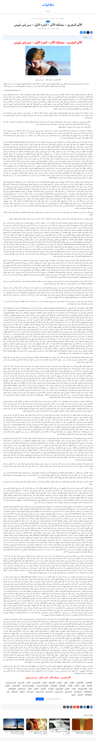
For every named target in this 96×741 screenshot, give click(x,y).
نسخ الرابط (39, 699)
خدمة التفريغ (21, 688)
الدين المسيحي (35, 682)
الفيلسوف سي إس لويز (42, 685)
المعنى (29, 688)
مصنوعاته (80, 694)
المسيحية (50, 688)
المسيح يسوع (59, 688)
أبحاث (57, 18)
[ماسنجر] (81, 32)
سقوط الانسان (77, 691)
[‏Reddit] (74, 707)
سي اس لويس (39, 691)
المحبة (73, 688)
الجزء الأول (51, 682)
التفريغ (59, 682)
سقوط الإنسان (87, 691)
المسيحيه (43, 688)
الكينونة (7, 685)
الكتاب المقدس (15, 685)
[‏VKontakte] (71, 707)
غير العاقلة (14, 691)
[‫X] (88, 32)
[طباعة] (64, 707)
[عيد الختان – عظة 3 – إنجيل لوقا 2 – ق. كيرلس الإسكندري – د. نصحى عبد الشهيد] (36, 724)
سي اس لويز (49, 691)
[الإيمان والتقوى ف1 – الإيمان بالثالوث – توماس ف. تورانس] (59, 724)
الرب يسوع (20, 682)
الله (90, 688)
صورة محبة (29, 691)
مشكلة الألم (88, 694)
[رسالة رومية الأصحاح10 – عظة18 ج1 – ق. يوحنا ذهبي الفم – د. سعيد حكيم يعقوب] (13, 724)
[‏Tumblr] (81, 707)
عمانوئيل (22, 691)
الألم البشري (79, 682)
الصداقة (76, 685)
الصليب (69, 685)
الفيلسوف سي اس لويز (27, 685)
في (7, 691)
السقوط (89, 685)
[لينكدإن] (84, 32)
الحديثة (44, 682)
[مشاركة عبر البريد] (67, 707)
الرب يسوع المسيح (10, 682)
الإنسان (71, 682)
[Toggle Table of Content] (89, 37)
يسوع (73, 694)
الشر (83, 685)
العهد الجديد (62, 685)
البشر (65, 682)
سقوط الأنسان (11, 688)
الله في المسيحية (82, 688)
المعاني (35, 688)
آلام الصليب (88, 682)
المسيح (67, 688)
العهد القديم (53, 685)
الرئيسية (60, 18)
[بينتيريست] (77, 707)
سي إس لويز (68, 691)
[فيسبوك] (91, 32)
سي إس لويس (58, 691)
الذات (28, 682)
